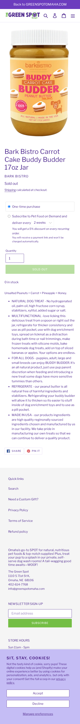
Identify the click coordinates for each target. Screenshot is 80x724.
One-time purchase (26, 207)
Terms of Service (20, 521)
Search (13, 489)
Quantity (11, 250)
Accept (38, 693)
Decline (37, 704)
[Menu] (72, 15)
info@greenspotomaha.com (26, 588)
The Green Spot (18, 571)
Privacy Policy (18, 510)
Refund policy (18, 531)
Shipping (10, 190)
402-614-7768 (18, 584)
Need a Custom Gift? (23, 499)
